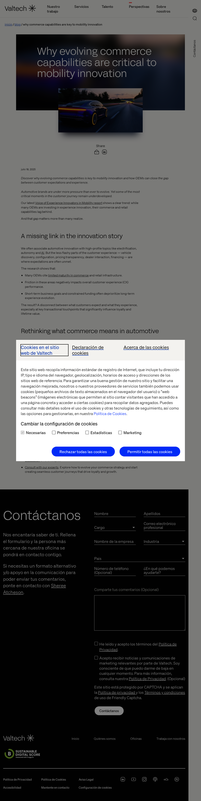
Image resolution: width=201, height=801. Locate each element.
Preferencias (68, 432)
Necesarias (36, 432)
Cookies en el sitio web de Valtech (40, 350)
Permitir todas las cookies (149, 451)
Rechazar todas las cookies (83, 451)
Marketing (132, 432)
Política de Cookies (110, 413)
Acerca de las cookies (146, 347)
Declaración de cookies (88, 350)
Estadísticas (101, 432)
